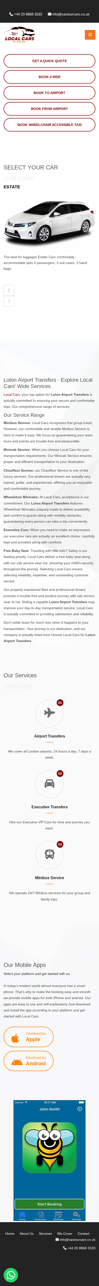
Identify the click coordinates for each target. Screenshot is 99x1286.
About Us (27, 1233)
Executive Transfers (49, 807)
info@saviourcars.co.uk (71, 14)
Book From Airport (49, 109)
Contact (83, 1233)
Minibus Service (49, 878)
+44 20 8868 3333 (28, 14)
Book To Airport (49, 93)
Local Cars (12, 394)
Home (9, 1233)
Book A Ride (50, 77)
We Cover (64, 1233)
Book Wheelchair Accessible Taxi (50, 125)
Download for (36, 1036)
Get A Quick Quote (49, 61)
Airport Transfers (49, 736)
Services (45, 1233)
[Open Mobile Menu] (90, 35)
